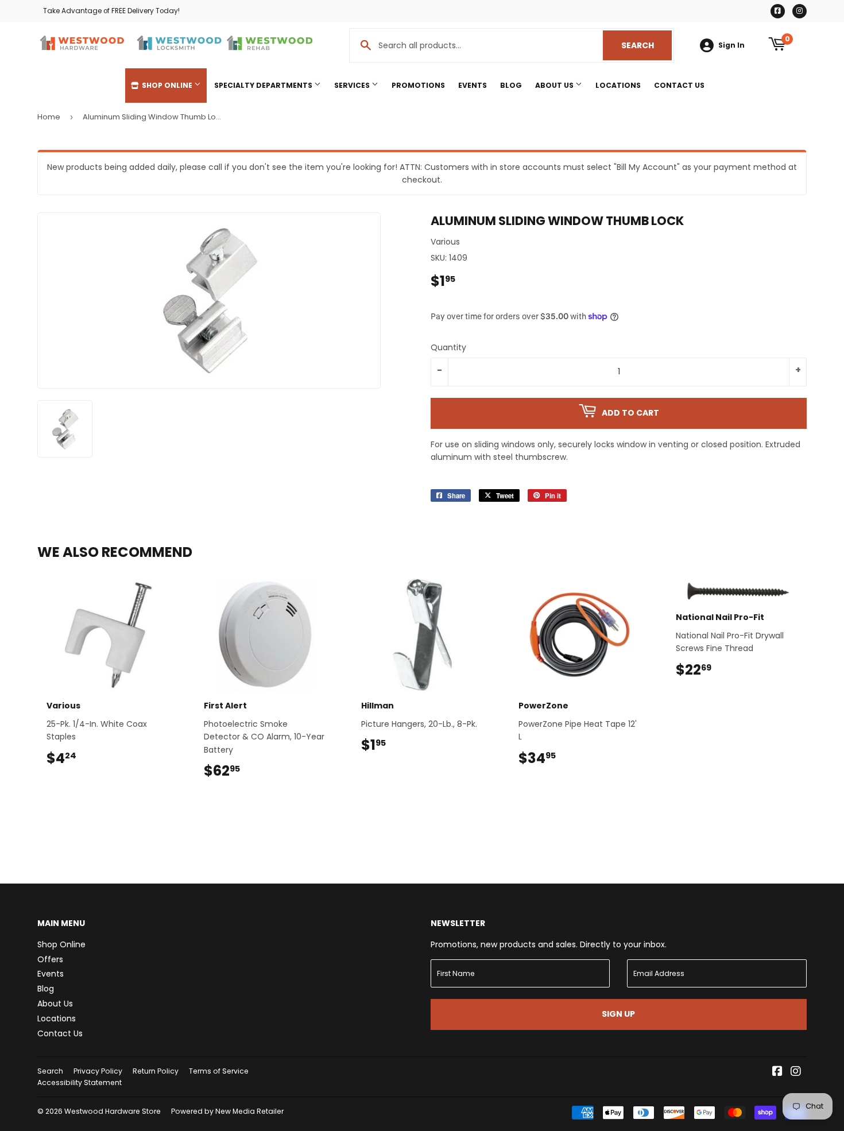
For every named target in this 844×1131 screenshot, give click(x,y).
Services (352, 85)
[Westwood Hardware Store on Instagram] (796, 1072)
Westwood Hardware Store (112, 1111)
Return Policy (156, 1071)
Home (48, 116)
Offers (50, 959)
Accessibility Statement (79, 1082)
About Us (555, 85)
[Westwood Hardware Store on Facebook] (777, 1072)
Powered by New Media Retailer (227, 1111)
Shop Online (167, 85)
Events (472, 85)
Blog (511, 85)
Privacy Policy (97, 1071)
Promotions (418, 85)
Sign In (731, 45)
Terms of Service (219, 1071)
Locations (618, 85)
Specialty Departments (264, 85)
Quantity (448, 347)
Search (646, 45)
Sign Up (618, 1014)
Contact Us (679, 85)
